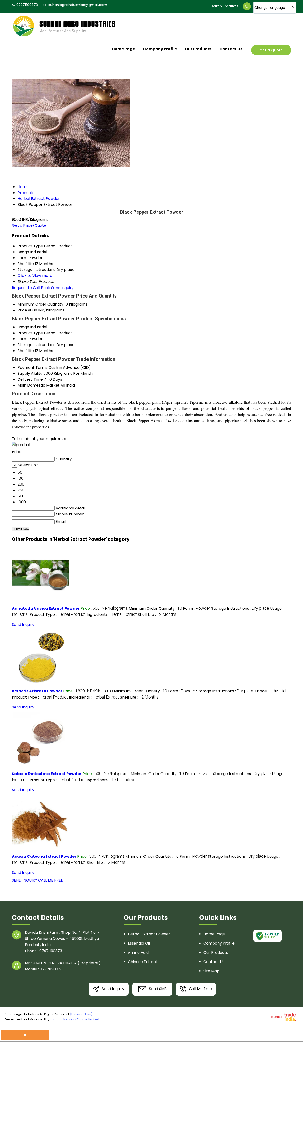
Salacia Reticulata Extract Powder (46, 773)
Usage (23, 327)
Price (22, 310)
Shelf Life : (157, 614)
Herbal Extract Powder (149, 934)
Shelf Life (26, 350)
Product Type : (58, 614)
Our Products (198, 49)
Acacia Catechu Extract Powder (44, 856)
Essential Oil (139, 943)
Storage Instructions (36, 344)
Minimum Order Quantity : (155, 608)
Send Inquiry (62, 287)
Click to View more (35, 275)
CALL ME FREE (50, 880)
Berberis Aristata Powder (37, 691)
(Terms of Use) (81, 1014)
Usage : (270, 691)
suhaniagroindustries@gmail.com (77, 4)
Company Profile (160, 49)
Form (22, 339)
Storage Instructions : (240, 608)
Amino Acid (138, 952)
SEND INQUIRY (24, 880)
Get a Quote (271, 50)
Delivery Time (30, 379)
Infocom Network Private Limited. (75, 1019)
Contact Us (230, 49)
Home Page (123, 49)
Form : (196, 608)
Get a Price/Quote (29, 225)
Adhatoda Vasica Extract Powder (46, 608)
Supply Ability (30, 373)
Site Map (211, 971)
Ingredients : (112, 614)
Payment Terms (33, 367)
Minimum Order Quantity (40, 304)
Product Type (30, 333)
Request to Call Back (31, 287)
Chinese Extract (142, 962)
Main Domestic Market (39, 385)
